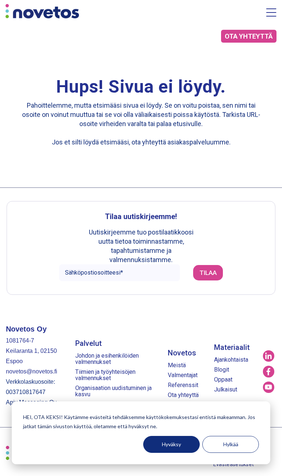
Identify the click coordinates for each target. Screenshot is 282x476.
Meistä (177, 365)
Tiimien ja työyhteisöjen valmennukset (105, 375)
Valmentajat (183, 375)
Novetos (182, 352)
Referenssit (183, 385)
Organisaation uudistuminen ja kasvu (113, 391)
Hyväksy (171, 444)
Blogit (221, 369)
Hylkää (230, 444)
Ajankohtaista (231, 359)
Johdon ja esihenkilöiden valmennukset (107, 358)
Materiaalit (232, 347)
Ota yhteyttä (183, 394)
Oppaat (223, 379)
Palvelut (88, 343)
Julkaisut (225, 389)
